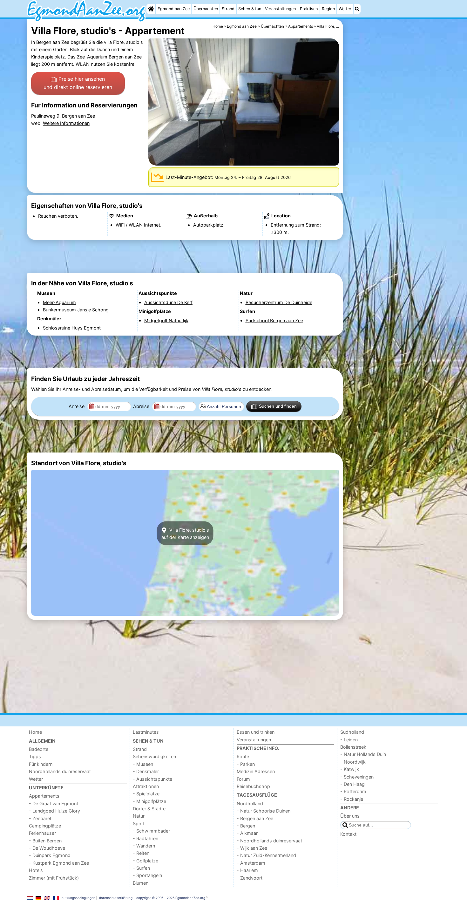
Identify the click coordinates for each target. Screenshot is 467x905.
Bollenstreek (353, 747)
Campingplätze (45, 825)
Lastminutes (146, 732)
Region (328, 8)
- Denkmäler (146, 771)
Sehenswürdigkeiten (154, 756)
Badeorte (38, 749)
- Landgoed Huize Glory (54, 810)
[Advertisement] (392, 165)
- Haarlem (247, 870)
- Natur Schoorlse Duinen (263, 810)
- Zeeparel (40, 818)
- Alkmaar (247, 833)
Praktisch (309, 8)
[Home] (150, 9)
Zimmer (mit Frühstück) (54, 878)
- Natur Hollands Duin (363, 754)
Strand (228, 8)
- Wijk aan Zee (252, 848)
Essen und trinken (255, 732)
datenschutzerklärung (115, 898)
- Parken (246, 764)
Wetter (345, 8)
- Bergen (246, 825)
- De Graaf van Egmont (53, 803)
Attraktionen (146, 786)
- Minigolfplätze (149, 801)
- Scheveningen (357, 776)
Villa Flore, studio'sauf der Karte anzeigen (185, 533)
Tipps (35, 756)
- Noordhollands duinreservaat (269, 840)
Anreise (77, 406)
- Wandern (144, 845)
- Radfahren (145, 838)
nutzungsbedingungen (78, 898)
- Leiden (349, 739)
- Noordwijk (353, 762)
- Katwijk (349, 769)
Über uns (350, 816)
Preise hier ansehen (78, 83)
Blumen (140, 883)
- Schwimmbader (151, 831)
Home (35, 732)
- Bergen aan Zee (255, 818)
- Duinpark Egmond (50, 855)
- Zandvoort (249, 878)
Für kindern (40, 764)
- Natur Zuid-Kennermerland (266, 855)
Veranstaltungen (280, 8)
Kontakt (348, 834)
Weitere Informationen (66, 123)
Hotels (36, 870)
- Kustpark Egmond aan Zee (59, 863)
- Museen (143, 764)
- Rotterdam (353, 791)
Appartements (44, 796)
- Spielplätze (146, 793)
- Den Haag (352, 784)
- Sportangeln (147, 875)
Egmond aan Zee (174, 8)
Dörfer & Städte (149, 808)
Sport (139, 823)
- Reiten (141, 853)
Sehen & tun (249, 8)
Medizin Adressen (256, 771)
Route (243, 756)
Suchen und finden (278, 406)
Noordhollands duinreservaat (60, 771)
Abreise (142, 406)
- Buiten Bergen (45, 840)
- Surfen (141, 868)
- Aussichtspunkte (152, 779)
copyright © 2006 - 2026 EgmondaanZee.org (170, 898)
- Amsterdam (251, 863)
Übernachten (205, 8)
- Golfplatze (145, 860)
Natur (139, 816)
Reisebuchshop (253, 786)
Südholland (352, 732)
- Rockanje (351, 799)
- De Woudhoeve (47, 848)
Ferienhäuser (42, 833)
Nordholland (250, 803)
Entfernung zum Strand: (296, 225)
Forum (243, 779)
